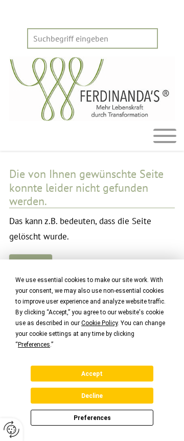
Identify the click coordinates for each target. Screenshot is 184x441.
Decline (92, 395)
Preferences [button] (34, 344)
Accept (92, 373)
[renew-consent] (11, 429)
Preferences (92, 418)
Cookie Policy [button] (99, 323)
